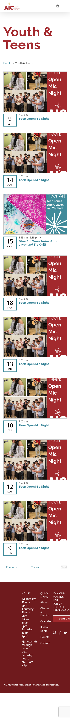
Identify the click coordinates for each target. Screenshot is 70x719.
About (44, 602)
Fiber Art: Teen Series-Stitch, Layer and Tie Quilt (39, 243)
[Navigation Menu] (64, 6)
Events (7, 63)
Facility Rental (44, 629)
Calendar (45, 621)
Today (35, 567)
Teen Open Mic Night (34, 118)
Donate (44, 637)
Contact (45, 643)
